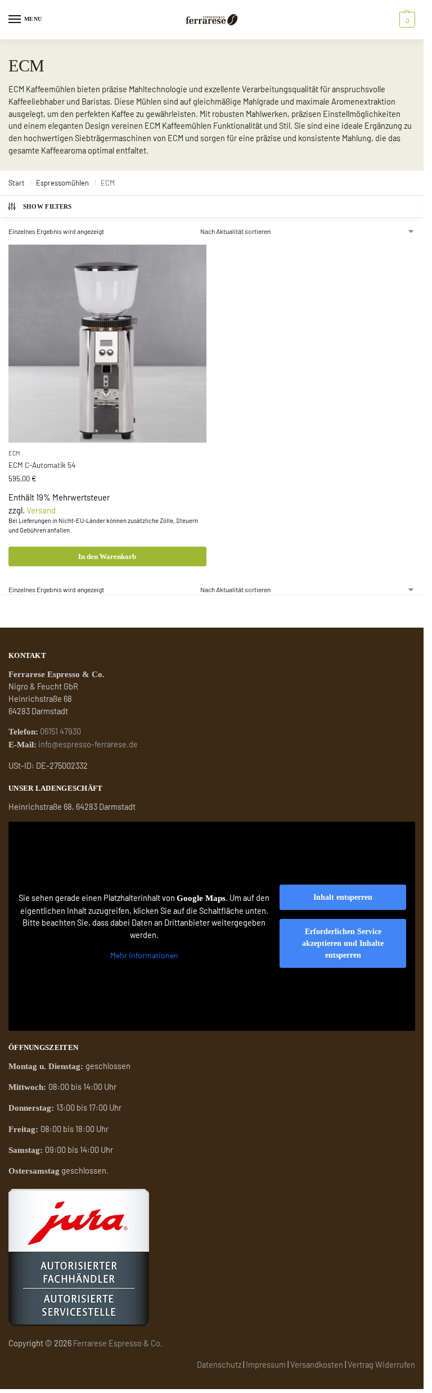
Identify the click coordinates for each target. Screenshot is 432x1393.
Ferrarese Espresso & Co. (118, 1343)
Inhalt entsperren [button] (342, 897)
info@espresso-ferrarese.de (88, 744)
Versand (41, 510)
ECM (14, 453)
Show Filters (47, 206)
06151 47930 (60, 731)
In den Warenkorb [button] (107, 556)
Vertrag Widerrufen (381, 1364)
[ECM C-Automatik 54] (107, 344)
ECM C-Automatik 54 (41, 465)
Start (16, 182)
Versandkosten (316, 1364)
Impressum (266, 1364)
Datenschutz (219, 1364)
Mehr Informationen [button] (144, 955)
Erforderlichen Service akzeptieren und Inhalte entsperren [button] (343, 943)
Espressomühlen (62, 182)
